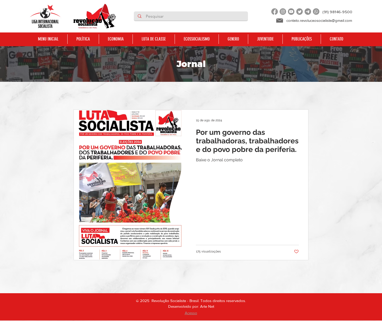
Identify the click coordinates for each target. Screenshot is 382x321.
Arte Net (207, 306)
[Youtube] (291, 11)
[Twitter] (299, 11)
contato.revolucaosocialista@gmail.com (319, 20)
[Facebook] (274, 11)
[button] (83, 39)
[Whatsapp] (316, 11)
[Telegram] (308, 11)
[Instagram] (283, 11)
